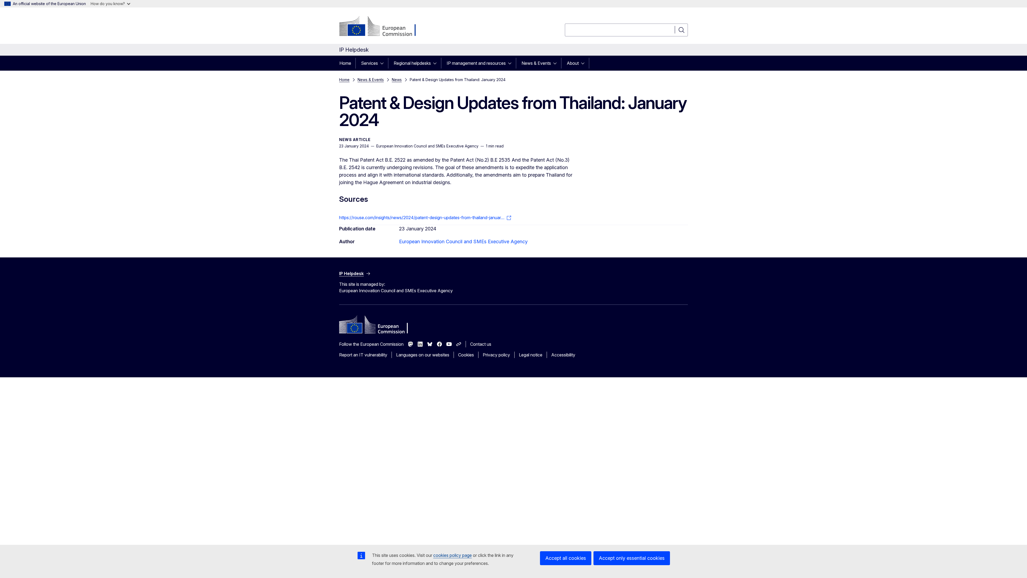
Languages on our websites (422, 355)
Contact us (480, 344)
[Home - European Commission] (382, 26)
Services (369, 63)
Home (345, 63)
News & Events (536, 63)
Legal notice (530, 355)
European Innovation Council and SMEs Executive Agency (463, 241)
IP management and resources (476, 63)
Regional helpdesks (412, 63)
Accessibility (563, 355)
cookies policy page (452, 555)
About (573, 63)
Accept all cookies (565, 558)
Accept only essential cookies (632, 558)
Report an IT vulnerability (363, 355)
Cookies (466, 355)
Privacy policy (496, 355)
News (397, 79)
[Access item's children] (383, 63)
